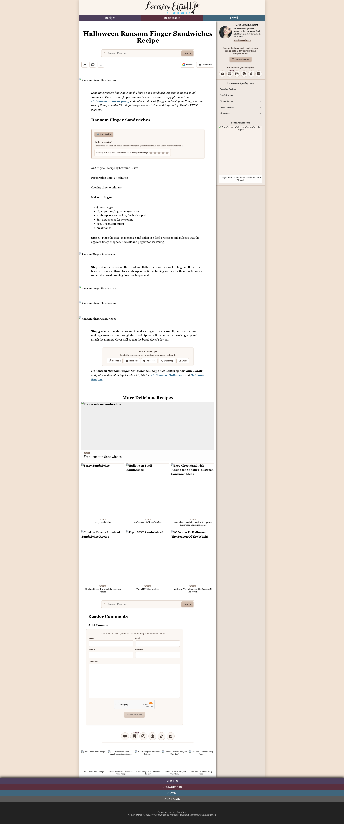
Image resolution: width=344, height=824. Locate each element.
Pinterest (150, 360)
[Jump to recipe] (101, 65)
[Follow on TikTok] (161, 736)
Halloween (159, 375)
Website (139, 650)
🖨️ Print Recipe (104, 134)
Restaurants (172, 18)
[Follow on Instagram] (143, 736)
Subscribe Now (242, 59)
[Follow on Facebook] (170, 736)
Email (184, 360)
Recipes (110, 18)
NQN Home (172, 798)
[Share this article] (84, 65)
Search (187, 53)
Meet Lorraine (242, 40)
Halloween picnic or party (110, 101)
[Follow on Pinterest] (152, 736)
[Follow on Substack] (134, 736)
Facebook (133, 360)
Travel (234, 18)
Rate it (92, 650)
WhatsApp (168, 360)
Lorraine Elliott (179, 812)
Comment (93, 661)
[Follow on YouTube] (125, 736)
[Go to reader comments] (92, 65)
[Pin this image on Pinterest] (212, 81)
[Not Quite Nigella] (172, 7)
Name (92, 638)
